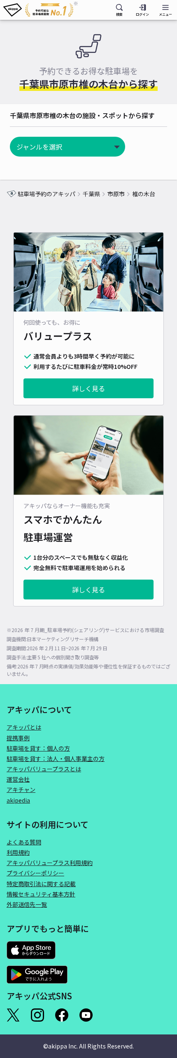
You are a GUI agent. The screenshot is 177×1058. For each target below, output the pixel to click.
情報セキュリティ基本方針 (41, 894)
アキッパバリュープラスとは (44, 769)
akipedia (18, 800)
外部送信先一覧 (27, 904)
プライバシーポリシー (35, 873)
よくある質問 (24, 842)
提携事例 (18, 738)
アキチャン (21, 789)
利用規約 (18, 852)
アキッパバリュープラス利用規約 (50, 862)
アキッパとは (24, 727)
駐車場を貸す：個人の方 (38, 748)
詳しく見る (88, 388)
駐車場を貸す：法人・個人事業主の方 (56, 758)
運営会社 (18, 779)
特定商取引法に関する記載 (41, 884)
